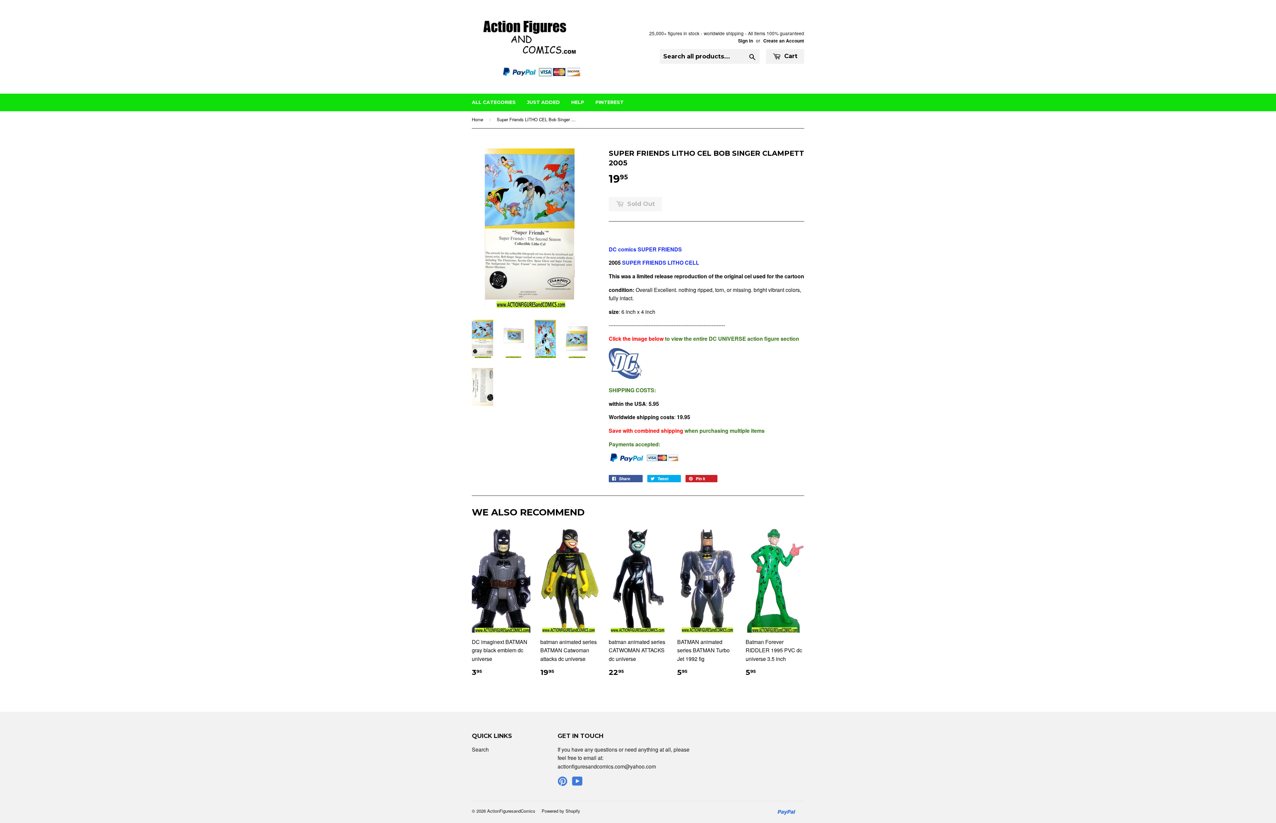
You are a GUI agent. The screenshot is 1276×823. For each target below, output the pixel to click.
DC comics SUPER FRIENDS (645, 249)
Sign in (745, 41)
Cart (790, 56)
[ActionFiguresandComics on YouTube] (577, 783)
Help (577, 102)
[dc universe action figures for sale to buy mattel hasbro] (625, 377)
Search (480, 749)
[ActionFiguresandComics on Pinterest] (563, 783)
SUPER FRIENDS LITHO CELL (660, 262)
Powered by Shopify (561, 811)
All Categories (494, 102)
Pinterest (609, 102)
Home (477, 119)
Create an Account (783, 41)
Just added (543, 102)
